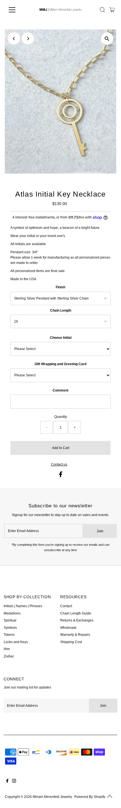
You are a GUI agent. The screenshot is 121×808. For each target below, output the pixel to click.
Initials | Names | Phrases (23, 606)
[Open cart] (112, 10)
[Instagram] (14, 781)
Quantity (60, 417)
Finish (60, 287)
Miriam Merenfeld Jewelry (52, 797)
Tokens (9, 635)
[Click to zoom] (107, 38)
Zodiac (9, 656)
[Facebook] (7, 781)
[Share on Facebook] (60, 476)
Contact (66, 606)
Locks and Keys (16, 642)
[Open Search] (102, 9)
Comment (60, 390)
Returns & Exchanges (76, 620)
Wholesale (68, 628)
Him (7, 649)
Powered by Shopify (89, 797)
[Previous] (14, 38)
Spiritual (10, 620)
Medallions (12, 613)
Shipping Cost (71, 642)
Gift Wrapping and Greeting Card (60, 364)
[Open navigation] (18, 10)
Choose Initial (60, 338)
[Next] (27, 38)
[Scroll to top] (109, 796)
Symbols (10, 628)
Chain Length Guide (75, 613)
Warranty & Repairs (75, 635)
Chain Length (60, 310)
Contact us (59, 464)
